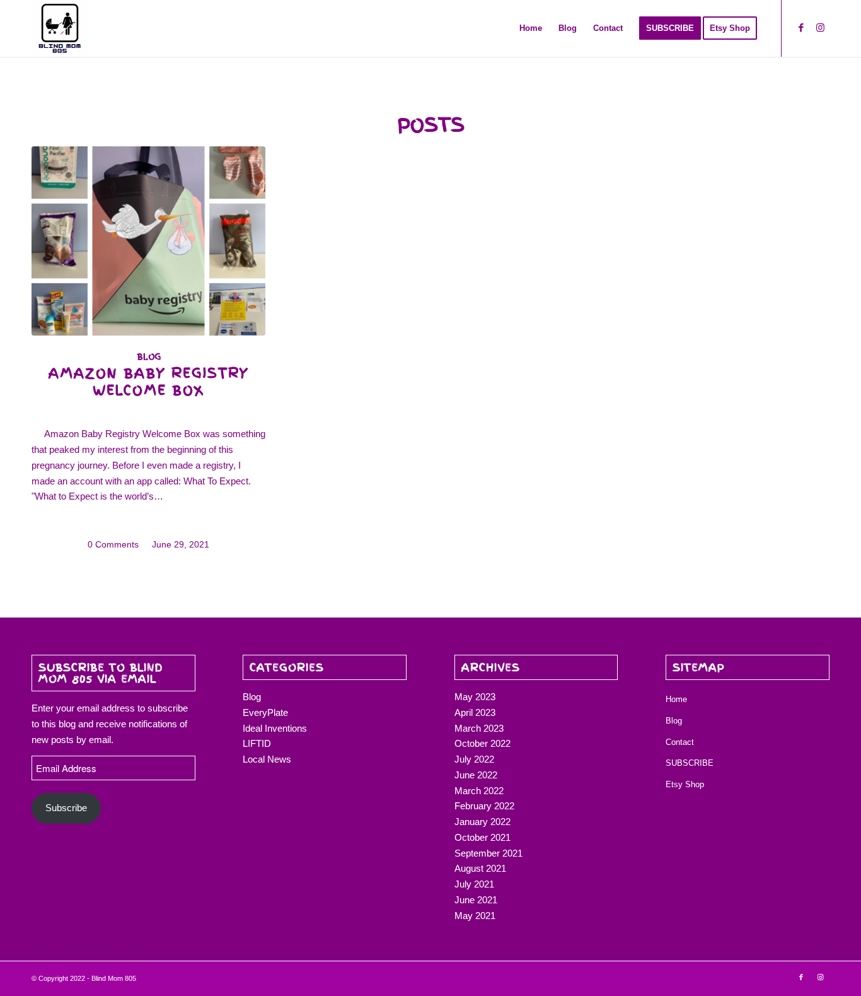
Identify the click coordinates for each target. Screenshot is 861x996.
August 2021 (480, 868)
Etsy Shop (685, 784)
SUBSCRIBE (690, 763)
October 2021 (482, 837)
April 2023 (474, 712)
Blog (149, 356)
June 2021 (475, 899)
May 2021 (474, 915)
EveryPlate (265, 712)
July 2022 (474, 759)
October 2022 (482, 743)
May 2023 (474, 696)
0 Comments (113, 544)
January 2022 (482, 821)
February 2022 (484, 805)
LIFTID (257, 743)
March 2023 (479, 728)
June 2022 (475, 775)
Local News (267, 759)
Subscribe (66, 807)
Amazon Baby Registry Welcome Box (149, 381)
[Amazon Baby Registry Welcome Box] (148, 241)
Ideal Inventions (275, 728)
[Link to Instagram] (820, 27)
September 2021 (488, 853)
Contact (680, 742)
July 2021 (474, 884)
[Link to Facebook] (801, 27)
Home (676, 699)
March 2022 (479, 790)
